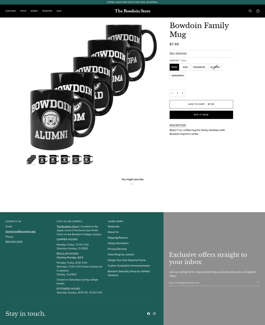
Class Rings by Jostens (121, 254)
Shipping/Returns (118, 237)
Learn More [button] (115, 221)
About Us (113, 232)
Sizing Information (118, 243)
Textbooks (113, 226)
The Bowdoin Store (67, 226)
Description (178, 125)
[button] (12, 11)
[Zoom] (32, 147)
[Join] (256, 282)
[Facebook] (148, 313)
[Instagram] (154, 313)
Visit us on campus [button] (69, 221)
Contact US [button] (13, 221)
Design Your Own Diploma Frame (127, 260)
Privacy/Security (117, 248)
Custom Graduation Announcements (129, 265)
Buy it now (201, 114)
